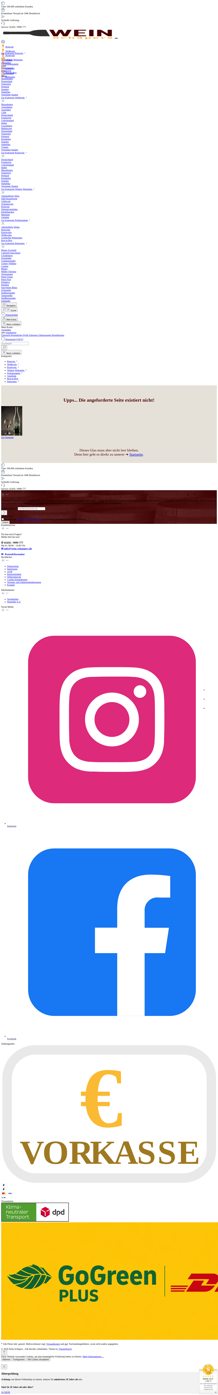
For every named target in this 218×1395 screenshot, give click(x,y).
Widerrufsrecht (14, 577)
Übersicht (6, 335)
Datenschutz (13, 566)
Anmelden (6, 330)
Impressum (12, 569)
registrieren (11, 332)
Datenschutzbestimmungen (29, 519)
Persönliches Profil (20, 335)
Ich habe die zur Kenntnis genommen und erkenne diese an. (45, 519)
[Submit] (4, 512)
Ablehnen (6, 1359)
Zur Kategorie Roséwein (13, 153)
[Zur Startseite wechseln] (60, 38)
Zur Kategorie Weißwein (13, 97)
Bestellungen (58, 335)
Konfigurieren (19, 1359)
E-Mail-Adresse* (9, 508)
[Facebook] (210, 699)
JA (2, 1392)
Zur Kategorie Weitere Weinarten (17, 189)
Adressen (33, 335)
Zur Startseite (7, 437)
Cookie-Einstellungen (17, 579)
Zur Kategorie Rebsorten (13, 243)
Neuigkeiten (13, 599)
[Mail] (210, 709)
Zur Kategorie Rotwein (12, 53)
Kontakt (11, 585)
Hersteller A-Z (14, 602)
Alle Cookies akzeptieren (38, 1359)
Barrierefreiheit (14, 574)
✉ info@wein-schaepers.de (16, 548)
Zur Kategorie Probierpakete (14, 220)
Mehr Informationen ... (93, 1356)
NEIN (7, 1392)
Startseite (136, 454)
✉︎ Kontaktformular (13, 554)
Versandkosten (53, 1344)
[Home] (109, 42)
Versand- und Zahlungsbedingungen (24, 582)
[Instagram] (210, 690)
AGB (9, 571)
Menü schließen (13, 324)
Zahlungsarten (45, 335)
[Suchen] (4, 347)
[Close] (4, 1366)
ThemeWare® (65, 1349)
